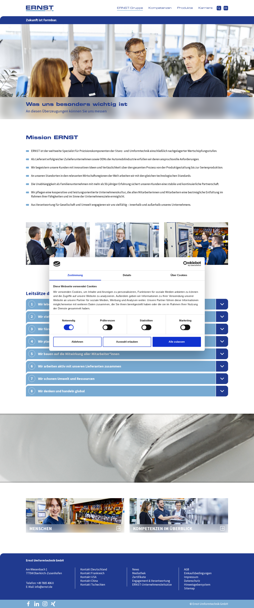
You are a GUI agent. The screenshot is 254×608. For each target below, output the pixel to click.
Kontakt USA (88, 577)
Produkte (185, 8)
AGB (186, 569)
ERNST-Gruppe (130, 8)
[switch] (109, 329)
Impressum (191, 577)
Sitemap (189, 588)
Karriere (205, 8)
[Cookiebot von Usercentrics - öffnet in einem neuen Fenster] (186, 263)
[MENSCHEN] (75, 515)
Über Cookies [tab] (179, 275)
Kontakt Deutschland (93, 569)
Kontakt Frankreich (92, 573)
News (135, 569)
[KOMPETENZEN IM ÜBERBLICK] (179, 515)
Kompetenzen (160, 8)
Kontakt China (89, 581)
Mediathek (139, 573)
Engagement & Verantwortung (151, 581)
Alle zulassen (177, 341)
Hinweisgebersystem (197, 584)
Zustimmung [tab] (75, 275)
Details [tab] (127, 275)
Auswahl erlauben (127, 341)
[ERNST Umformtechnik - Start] (40, 8)
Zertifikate (139, 577)
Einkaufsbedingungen (197, 573)
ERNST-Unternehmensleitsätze (152, 584)
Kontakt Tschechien (92, 584)
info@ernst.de (43, 587)
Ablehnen (77, 341)
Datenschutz (192, 581)
